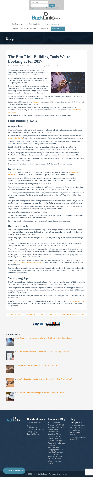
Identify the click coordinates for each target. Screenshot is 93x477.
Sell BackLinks (32, 427)
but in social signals (15, 138)
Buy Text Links (17, 24)
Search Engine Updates (78, 437)
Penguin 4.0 (37, 102)
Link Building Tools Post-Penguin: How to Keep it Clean (28, 314)
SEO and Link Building (55, 66)
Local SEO (73, 435)
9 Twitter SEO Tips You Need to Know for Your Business (56, 443)
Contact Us (44, 29)
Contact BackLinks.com (35, 429)
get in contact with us (75, 301)
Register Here (34, 8)
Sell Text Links (34, 24)
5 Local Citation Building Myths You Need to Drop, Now (67, 314)
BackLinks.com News (77, 426)
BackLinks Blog (58, 29)
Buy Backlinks (75, 430)
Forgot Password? (52, 8)
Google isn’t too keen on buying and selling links (26, 263)
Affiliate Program (53, 24)
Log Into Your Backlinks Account (24, 29)
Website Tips (74, 439)
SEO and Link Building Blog (36, 66)
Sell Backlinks (75, 432)
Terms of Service (33, 434)
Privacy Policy (32, 432)
